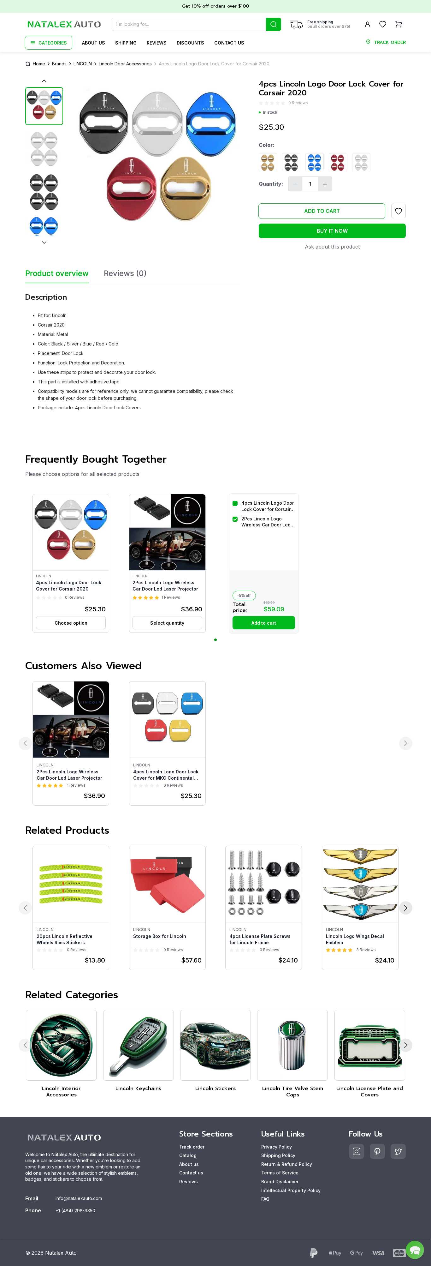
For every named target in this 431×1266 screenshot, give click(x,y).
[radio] (261, 103)
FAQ (265, 1199)
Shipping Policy (278, 1155)
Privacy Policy (276, 1146)
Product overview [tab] (57, 273)
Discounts (190, 42)
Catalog (188, 1155)
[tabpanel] (132, 349)
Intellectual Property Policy (291, 1190)
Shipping (126, 42)
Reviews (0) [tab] (125, 273)
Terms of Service (279, 1172)
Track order (191, 1146)
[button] (70, 563)
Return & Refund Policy (286, 1164)
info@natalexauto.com (79, 1198)
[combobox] (196, 24)
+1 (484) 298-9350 (75, 1210)
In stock (270, 113)
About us (93, 42)
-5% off (244, 595)
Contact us (229, 42)
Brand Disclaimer (279, 1181)
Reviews (157, 42)
